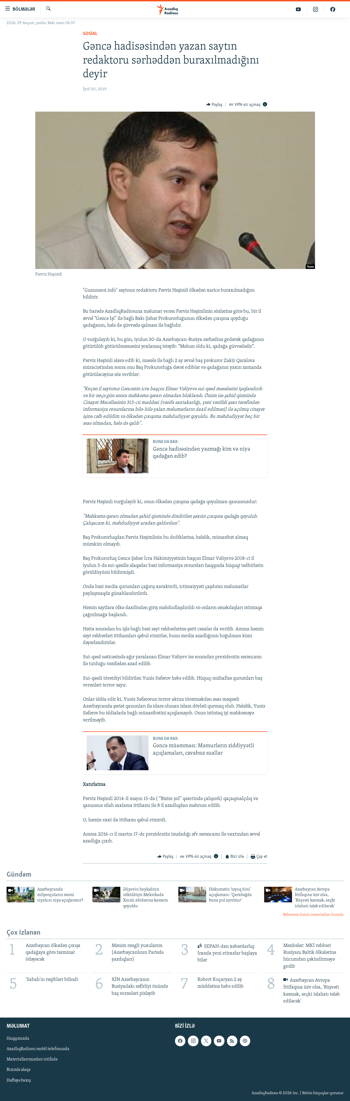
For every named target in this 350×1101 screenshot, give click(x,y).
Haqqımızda (18, 1038)
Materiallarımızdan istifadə (32, 1059)
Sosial (90, 33)
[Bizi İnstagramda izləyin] (315, 9)
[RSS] (232, 1041)
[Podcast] (245, 1041)
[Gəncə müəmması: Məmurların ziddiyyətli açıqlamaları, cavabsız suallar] (117, 752)
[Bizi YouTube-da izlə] (298, 9)
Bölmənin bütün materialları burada (313, 915)
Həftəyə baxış (19, 1080)
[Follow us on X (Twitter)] (206, 1041)
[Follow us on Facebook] (180, 1041)
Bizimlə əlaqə (18, 1070)
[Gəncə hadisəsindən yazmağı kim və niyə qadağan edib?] (117, 456)
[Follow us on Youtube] (219, 1041)
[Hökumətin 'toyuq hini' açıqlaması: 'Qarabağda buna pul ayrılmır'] (192, 894)
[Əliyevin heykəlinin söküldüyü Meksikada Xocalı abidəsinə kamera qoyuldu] (106, 894)
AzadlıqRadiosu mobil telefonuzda (38, 1049)
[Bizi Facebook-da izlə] (332, 9)
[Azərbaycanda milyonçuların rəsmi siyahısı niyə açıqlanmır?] (20, 894)
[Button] (214, 104)
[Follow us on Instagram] (193, 1041)
